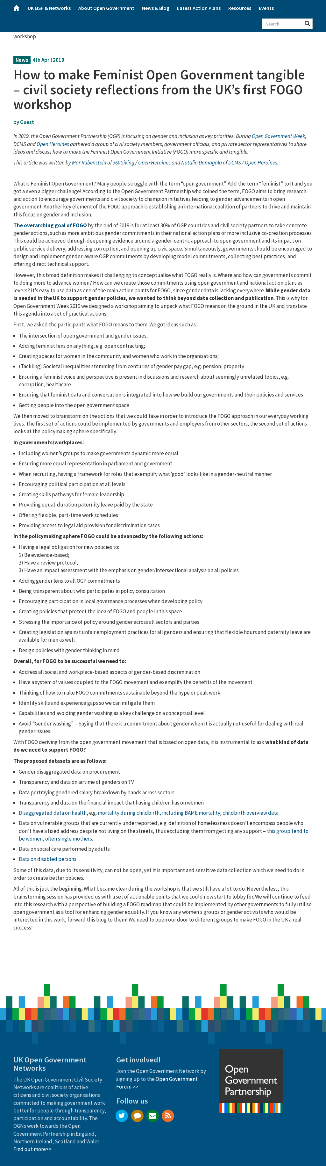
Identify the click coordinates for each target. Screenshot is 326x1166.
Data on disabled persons (47, 859)
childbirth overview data (251, 812)
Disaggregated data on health (53, 812)
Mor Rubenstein (89, 162)
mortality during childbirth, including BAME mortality (159, 812)
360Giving (123, 162)
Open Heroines (154, 162)
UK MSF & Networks (49, 8)
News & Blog (155, 8)
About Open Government (106, 8)
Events (266, 8)
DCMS (235, 162)
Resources (239, 8)
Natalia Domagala (201, 162)
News (22, 59)
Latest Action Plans (199, 8)
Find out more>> (32, 1149)
